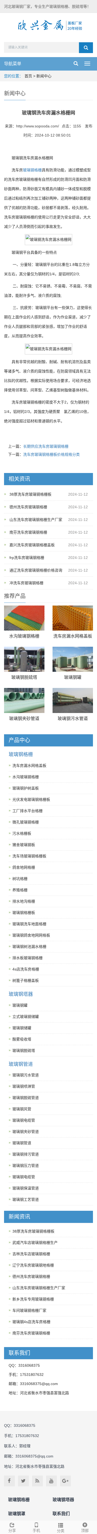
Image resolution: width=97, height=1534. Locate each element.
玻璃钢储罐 (21, 1028)
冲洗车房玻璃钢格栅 (26, 583)
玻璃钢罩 (16, 1513)
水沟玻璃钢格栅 (24, 636)
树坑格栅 (19, 878)
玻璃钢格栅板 (23, 912)
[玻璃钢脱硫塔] (24, 659)
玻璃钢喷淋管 (23, 1086)
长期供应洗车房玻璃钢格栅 (45, 446)
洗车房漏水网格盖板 (72, 636)
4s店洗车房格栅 (25, 969)
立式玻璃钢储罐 (25, 1016)
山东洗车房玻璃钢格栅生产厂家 (35, 519)
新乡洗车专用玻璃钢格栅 (33, 1299)
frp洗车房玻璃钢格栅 (26, 557)
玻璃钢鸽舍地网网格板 (31, 935)
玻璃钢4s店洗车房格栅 (31, 1322)
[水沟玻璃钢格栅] (24, 618)
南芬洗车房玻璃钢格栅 (28, 532)
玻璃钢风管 (21, 1109)
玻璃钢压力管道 (25, 1165)
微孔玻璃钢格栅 (25, 822)
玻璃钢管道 (21, 1064)
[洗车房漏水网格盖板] (73, 618)
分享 (12, 1530)
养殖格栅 (19, 890)
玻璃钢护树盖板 (25, 788)
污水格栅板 (21, 833)
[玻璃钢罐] (73, 659)
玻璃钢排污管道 (25, 1154)
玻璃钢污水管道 (73, 718)
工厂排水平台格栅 (27, 811)
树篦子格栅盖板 (25, 980)
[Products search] (86, 47)
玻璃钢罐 (72, 677)
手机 (36, 1530)
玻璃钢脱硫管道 (25, 1097)
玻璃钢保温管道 (25, 1188)
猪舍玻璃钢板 (23, 845)
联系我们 (61, 1513)
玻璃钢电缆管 (23, 1120)
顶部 (85, 1530)
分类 (60, 1531)
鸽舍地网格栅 (23, 867)
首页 (28, 76)
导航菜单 (12, 63)
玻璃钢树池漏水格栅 (29, 946)
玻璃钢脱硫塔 (24, 677)
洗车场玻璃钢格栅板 (29, 856)
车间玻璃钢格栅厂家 (29, 1310)
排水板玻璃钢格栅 (27, 958)
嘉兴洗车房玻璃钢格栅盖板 (32, 545)
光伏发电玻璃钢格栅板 (31, 799)
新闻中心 (43, 76)
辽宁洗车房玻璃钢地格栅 (33, 1265)
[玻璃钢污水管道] (73, 700)
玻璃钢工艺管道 (25, 1199)
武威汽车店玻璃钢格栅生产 (35, 1242)
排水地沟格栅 (23, 901)
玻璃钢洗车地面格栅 (29, 924)
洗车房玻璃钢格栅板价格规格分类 (51, 454)
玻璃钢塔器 (21, 994)
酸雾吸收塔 (21, 1039)
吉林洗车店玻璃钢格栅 (31, 1254)
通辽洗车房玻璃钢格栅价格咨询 (35, 570)
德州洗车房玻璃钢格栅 (28, 507)
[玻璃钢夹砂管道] (24, 700)
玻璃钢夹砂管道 (24, 718)
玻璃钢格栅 (32, 170)
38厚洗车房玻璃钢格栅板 (30, 494)
